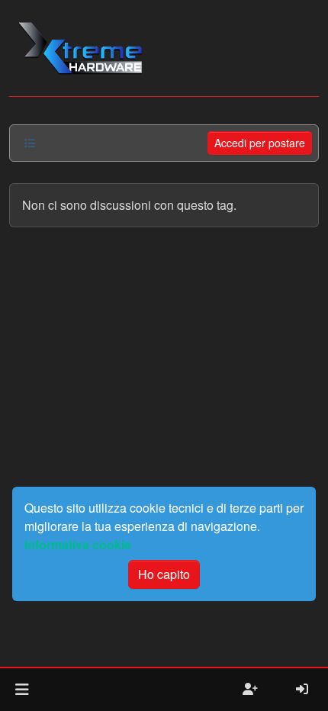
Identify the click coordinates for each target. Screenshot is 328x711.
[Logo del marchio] (79, 48)
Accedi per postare (259, 142)
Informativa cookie (77, 544)
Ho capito (164, 574)
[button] (21, 689)
